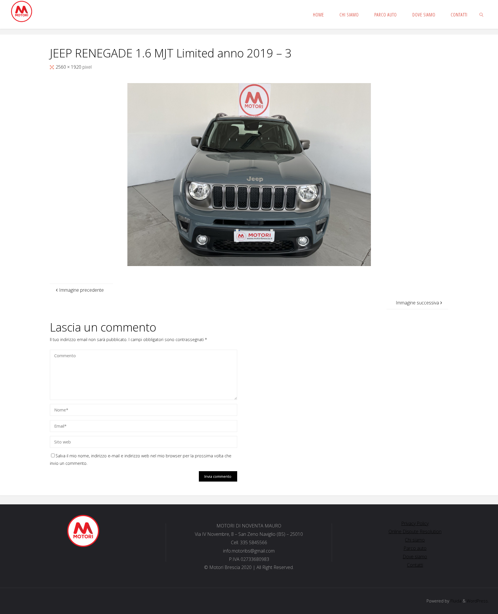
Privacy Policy (415, 523)
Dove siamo (415, 556)
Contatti (415, 565)
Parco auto (415, 548)
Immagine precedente (81, 290)
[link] (481, 14)
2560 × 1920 (69, 67)
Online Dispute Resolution (415, 531)
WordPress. (478, 601)
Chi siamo (415, 540)
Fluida (455, 601)
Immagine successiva (417, 302)
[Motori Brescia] (21, 11)
